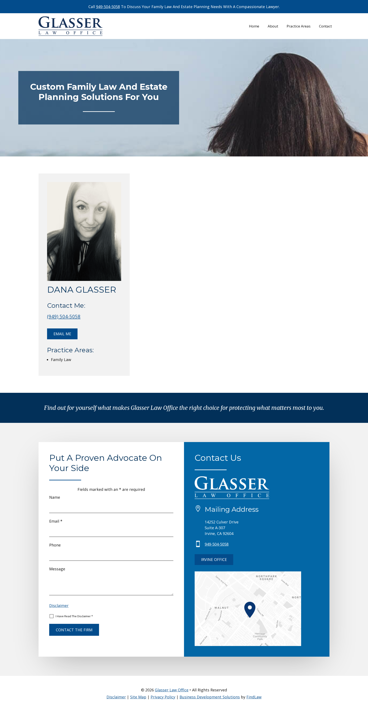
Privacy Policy (163, 696)
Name (54, 497)
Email (55, 521)
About (273, 27)
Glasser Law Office (171, 689)
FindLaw (254, 696)
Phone (55, 545)
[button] (363, 680)
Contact (325, 27)
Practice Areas (298, 27)
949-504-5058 (108, 6)
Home (254, 27)
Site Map (138, 696)
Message (57, 568)
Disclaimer (59, 605)
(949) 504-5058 (63, 316)
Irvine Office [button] (214, 559)
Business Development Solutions (210, 696)
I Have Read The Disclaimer (74, 616)
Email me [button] (62, 333)
